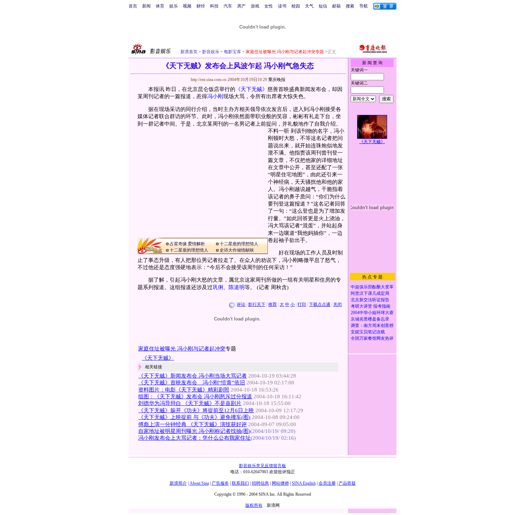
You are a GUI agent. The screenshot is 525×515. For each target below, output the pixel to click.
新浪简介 (178, 483)
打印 (302, 304)
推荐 (272, 304)
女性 (268, 6)
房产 (241, 6)
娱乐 (173, 6)
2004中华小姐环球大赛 (372, 312)
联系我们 (240, 483)
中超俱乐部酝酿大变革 (372, 286)
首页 (133, 6)
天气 (309, 6)
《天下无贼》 (251, 89)
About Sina (199, 483)
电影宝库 (232, 51)
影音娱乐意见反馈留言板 (262, 465)
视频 (187, 6)
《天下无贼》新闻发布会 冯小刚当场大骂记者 (192, 376)
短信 (323, 6)
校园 (295, 6)
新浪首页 (189, 51)
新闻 (146, 6)
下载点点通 (319, 304)
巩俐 (217, 287)
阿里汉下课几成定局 (370, 293)
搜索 (350, 6)
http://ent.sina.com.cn (209, 79)
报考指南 (381, 306)
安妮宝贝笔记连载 (368, 331)
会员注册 (327, 483)
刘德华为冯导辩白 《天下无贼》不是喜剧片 (189, 403)
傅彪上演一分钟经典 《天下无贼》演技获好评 (192, 424)
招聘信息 (260, 483)
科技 (214, 6)
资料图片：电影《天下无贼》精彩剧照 (183, 390)
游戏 (255, 6)
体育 (160, 6)
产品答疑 (347, 483)
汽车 (228, 6)
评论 (241, 304)
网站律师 (280, 483)
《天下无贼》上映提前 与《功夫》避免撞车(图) (194, 417)
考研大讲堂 (361, 306)
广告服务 (220, 483)
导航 (363, 6)
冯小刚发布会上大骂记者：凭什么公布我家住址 (194, 438)
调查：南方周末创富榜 (372, 325)
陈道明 (237, 287)
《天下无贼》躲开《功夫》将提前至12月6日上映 (196, 410)
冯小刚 (215, 96)
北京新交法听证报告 (370, 299)
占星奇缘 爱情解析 (187, 243)
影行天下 (256, 304)
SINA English (304, 483)
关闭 (337, 304)
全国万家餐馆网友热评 (372, 338)
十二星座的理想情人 (239, 243)
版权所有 (253, 505)
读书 (282, 6)
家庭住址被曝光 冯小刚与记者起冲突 (181, 349)
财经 (200, 6)
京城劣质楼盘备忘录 (370, 319)
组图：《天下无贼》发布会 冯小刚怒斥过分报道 (195, 396)
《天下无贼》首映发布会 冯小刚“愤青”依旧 (191, 382)
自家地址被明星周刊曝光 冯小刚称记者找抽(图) (194, 431)
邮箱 (336, 6)
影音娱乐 (210, 51)
